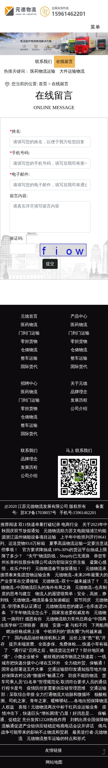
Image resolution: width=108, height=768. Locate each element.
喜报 (46, 625)
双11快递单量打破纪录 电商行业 (50, 524)
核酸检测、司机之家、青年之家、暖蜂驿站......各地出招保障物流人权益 (54, 700)
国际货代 (29, 366)
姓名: (16, 131)
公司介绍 (79, 408)
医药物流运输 (42, 71)
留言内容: (19, 196)
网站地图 (54, 762)
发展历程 (79, 400)
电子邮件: (21, 174)
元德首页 (29, 316)
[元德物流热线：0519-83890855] (21, 10)
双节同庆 (84, 600)
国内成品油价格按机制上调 (42, 638)
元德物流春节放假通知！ (60, 568)
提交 (50, 264)
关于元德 (79, 383)
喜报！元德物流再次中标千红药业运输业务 (60, 707)
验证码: (16, 238)
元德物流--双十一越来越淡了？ (73, 581)
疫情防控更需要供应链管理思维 (58, 688)
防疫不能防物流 (85, 675)
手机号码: (21, 153)
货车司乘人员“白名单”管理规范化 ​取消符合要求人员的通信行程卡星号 (54, 681)
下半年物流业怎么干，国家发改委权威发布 (52, 612)
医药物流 (29, 324)
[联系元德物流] (54, 43)
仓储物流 (29, 350)
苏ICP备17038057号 (36, 512)
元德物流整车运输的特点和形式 (58, 738)
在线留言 (64, 61)
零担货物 (29, 341)
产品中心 (79, 316)
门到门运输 (29, 333)
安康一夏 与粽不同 (71, 625)
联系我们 (43, 61)
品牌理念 (79, 392)
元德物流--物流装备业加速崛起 (43, 600)
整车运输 (29, 358)
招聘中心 (29, 383)
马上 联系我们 (79, 450)
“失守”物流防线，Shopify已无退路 (60, 556)
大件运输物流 (72, 71)
